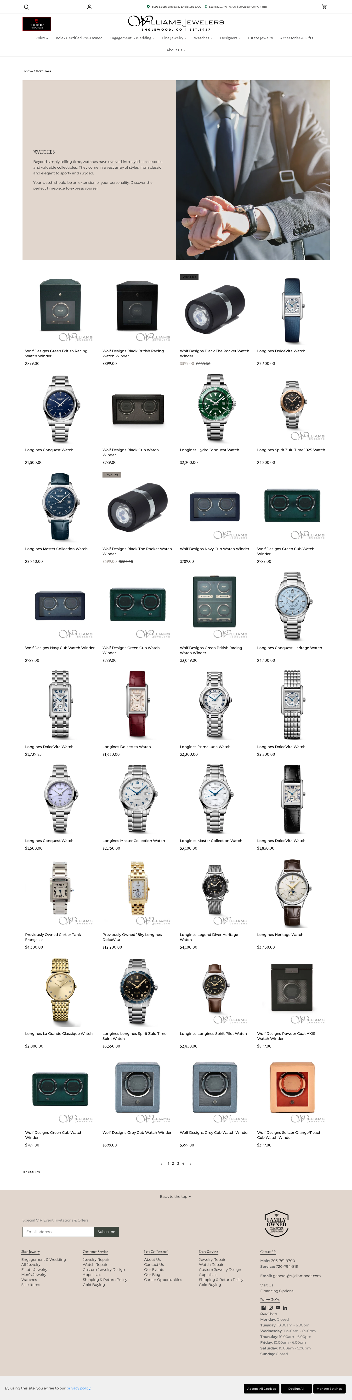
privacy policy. (79, 1388)
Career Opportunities (163, 1279)
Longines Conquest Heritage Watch (289, 647)
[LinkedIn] (285, 1307)
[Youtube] (278, 1307)
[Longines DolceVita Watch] (292, 309)
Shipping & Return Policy (105, 1279)
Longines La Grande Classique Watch (59, 1033)
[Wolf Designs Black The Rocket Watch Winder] (215, 309)
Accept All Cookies (261, 1388)
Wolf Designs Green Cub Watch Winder (285, 551)
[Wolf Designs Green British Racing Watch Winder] (60, 309)
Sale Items (30, 1284)
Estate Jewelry (34, 1269)
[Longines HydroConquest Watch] (215, 408)
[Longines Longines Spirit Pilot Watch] (215, 992)
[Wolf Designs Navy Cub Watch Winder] (215, 507)
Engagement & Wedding (43, 1259)
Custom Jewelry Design (104, 1269)
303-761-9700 (283, 1260)
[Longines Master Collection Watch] (60, 507)
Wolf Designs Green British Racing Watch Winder (56, 353)
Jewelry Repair (96, 1259)
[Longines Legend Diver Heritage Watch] (215, 893)
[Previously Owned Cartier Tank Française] (60, 893)
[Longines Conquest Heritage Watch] (292, 606)
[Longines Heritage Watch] (292, 893)
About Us (152, 1259)
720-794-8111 (287, 1266)
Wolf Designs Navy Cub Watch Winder (214, 549)
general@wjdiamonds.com (297, 1275)
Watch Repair (95, 1264)
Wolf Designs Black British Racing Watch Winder (133, 353)
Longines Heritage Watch (280, 934)
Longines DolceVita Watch (281, 351)
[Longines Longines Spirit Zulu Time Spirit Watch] (137, 992)
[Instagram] (271, 1307)
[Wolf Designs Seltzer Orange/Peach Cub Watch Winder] (292, 1091)
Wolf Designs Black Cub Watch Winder (130, 452)
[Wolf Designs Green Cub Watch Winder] (292, 507)
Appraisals (92, 1274)
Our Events (154, 1269)
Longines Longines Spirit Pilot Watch (213, 1033)
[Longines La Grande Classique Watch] (60, 992)
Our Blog (152, 1274)
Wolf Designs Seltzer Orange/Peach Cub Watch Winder (289, 1135)
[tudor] (37, 19)
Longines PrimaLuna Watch (205, 746)
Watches (29, 1279)
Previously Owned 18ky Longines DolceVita (132, 937)
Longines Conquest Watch (49, 450)
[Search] (26, 6)
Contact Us (154, 1264)
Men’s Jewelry (33, 1274)
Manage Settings (329, 1388)
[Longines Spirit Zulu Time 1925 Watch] (292, 408)
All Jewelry (30, 1264)
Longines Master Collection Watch (56, 549)
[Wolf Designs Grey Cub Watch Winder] (137, 1091)
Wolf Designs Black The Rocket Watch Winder (214, 353)
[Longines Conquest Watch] (60, 408)
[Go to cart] (324, 6)
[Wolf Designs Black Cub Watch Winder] (137, 408)
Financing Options (276, 1291)
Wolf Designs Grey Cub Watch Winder (136, 1132)
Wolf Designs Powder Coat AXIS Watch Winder (286, 1036)
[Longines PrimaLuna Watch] (215, 705)
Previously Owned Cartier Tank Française (53, 937)
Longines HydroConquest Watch (209, 450)
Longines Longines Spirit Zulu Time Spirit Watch (134, 1036)
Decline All (296, 1388)
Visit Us (266, 1285)
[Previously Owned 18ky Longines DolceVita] (137, 893)
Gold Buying (94, 1284)
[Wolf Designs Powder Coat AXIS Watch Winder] (292, 992)
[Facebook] (263, 1307)
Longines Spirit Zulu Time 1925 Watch (291, 450)
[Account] (89, 6)
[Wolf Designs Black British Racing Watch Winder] (137, 309)
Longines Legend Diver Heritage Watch (209, 937)
